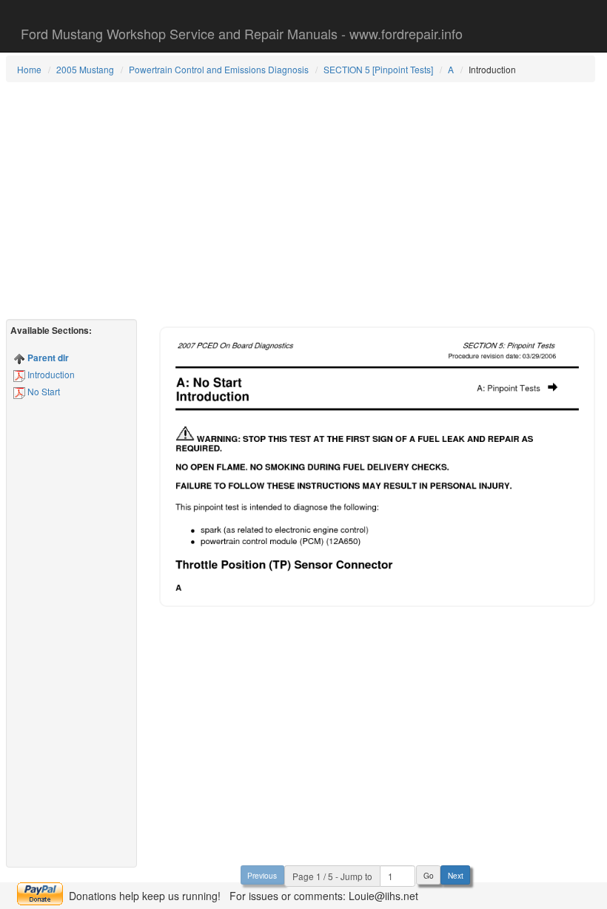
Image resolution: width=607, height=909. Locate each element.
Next (455, 875)
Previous (262, 875)
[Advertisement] (300, 200)
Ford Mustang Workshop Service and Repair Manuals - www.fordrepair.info (242, 33)
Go (428, 875)
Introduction (50, 374)
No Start (42, 391)
